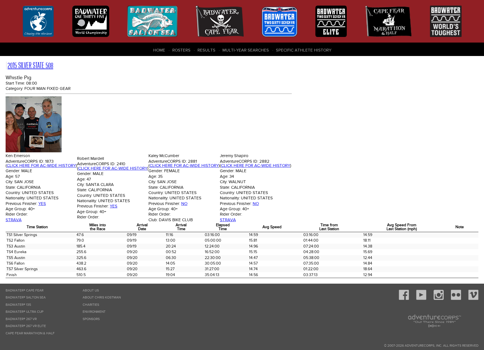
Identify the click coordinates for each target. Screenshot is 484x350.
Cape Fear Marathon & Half (30, 333)
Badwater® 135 (18, 305)
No (184, 203)
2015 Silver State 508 (30, 65)
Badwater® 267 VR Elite (26, 326)
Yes (42, 203)
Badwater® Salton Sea (26, 297)
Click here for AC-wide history (41, 165)
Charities (91, 305)
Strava (14, 219)
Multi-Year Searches (245, 50)
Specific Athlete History (303, 50)
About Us (91, 290)
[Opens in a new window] (404, 299)
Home (159, 50)
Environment (94, 312)
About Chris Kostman (102, 297)
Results (206, 50)
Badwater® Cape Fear (24, 290)
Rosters (181, 50)
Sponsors (91, 319)
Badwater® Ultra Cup (24, 312)
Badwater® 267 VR (21, 319)
